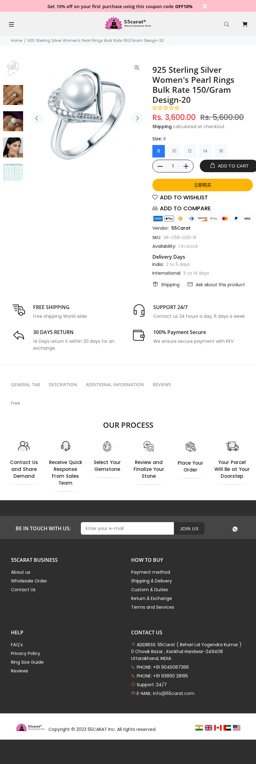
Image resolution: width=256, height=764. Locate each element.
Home (16, 40)
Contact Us (23, 590)
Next (137, 118)
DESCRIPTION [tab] (63, 384)
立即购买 (202, 185)
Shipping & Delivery (151, 581)
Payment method (150, 572)
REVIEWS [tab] (162, 384)
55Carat (180, 228)
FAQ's (17, 645)
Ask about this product (220, 285)
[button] (165, 108)
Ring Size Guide (27, 662)
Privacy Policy (25, 653)
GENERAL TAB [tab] (25, 384)
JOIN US (189, 528)
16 (221, 151)
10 (174, 151)
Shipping (162, 126)
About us (20, 572)
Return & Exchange (151, 598)
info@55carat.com (173, 693)
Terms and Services (152, 607)
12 (190, 151)
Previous (37, 118)
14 (205, 151)
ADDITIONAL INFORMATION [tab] (115, 384)
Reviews (19, 671)
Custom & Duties (149, 590)
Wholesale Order (29, 581)
